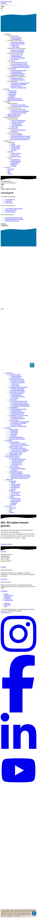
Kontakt (11, 497)
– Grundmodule (12, 92)
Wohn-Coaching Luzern (14, 114)
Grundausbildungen (16, 72)
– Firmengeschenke (16, 123)
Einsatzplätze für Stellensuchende (20, 83)
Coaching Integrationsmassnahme (20, 65)
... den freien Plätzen (9, 211)
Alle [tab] (2, 189)
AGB (5, 606)
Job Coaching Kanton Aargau (19, 62)
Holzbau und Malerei (17, 134)
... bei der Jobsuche (9, 199)
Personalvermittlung (16, 86)
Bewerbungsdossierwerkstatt (15, 100)
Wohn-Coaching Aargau (16, 446)
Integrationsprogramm (17, 54)
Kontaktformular (15, 159)
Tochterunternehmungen (16, 471)
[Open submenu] (5, 373)
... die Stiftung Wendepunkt (11, 220)
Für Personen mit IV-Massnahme (20, 111)
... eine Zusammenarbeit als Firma (13, 217)
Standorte (13, 166)
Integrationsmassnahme (17, 75)
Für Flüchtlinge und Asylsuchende (18, 415)
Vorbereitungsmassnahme (18, 73)
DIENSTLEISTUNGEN (13, 456)
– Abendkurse (11, 97)
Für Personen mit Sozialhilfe (18, 112)
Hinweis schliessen (8, 916)
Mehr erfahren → (18, 916)
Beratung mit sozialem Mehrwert (20, 139)
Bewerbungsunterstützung (15, 98)
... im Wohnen (8, 201)
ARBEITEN (9, 373)
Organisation (12, 481)
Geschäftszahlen (15, 147)
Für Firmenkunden (14, 457)
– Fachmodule (11, 95)
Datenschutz (7, 605)
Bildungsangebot (12, 90)
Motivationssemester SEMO (18, 70)
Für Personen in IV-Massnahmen (20, 106)
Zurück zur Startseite (6, 544)
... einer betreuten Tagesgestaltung (13, 208)
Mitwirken (12, 490)
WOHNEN (9, 440)
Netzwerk (13, 150)
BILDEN (8, 428)
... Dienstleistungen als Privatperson (13, 219)
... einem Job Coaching (10, 210)
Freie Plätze (11, 169)
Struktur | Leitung (16, 145)
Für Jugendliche (13, 407)
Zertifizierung (8, 598)
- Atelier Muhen (15, 47)
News (9, 170)
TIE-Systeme (14, 126)
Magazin (10, 173)
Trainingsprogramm (16, 37)
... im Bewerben (8, 202)
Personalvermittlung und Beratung (20, 136)
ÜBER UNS (9, 479)
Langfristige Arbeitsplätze (18, 58)
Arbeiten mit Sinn (16, 153)
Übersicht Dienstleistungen (18, 120)
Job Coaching (14, 59)
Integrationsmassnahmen (17, 51)
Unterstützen (4, 591)
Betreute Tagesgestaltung (18, 43)
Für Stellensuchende (14, 374)
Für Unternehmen (14, 420)
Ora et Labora (15, 155)
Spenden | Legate (15, 156)
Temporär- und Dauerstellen (18, 87)
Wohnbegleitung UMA (14, 116)
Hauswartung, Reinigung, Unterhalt (20, 137)
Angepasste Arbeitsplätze (18, 42)
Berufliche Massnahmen (17, 50)
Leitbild (13, 144)
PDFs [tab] (14, 189)
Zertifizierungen (15, 148)
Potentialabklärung (16, 56)
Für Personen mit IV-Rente (18, 105)
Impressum (7, 603)
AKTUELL (9, 506)
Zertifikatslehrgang (16, 39)
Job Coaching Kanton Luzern (19, 64)
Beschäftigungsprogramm (18, 79)
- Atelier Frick (15, 45)
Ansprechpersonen (16, 161)
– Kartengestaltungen (17, 125)
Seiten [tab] (8, 189)
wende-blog (4, 579)
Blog (9, 172)
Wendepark (14, 131)
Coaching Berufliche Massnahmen (20, 67)
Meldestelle (14, 164)
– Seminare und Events (17, 122)
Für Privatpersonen (14, 467)
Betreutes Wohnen (14, 442)
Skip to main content (6, 1)
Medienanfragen (15, 163)
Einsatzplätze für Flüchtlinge (19, 84)
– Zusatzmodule (12, 94)
